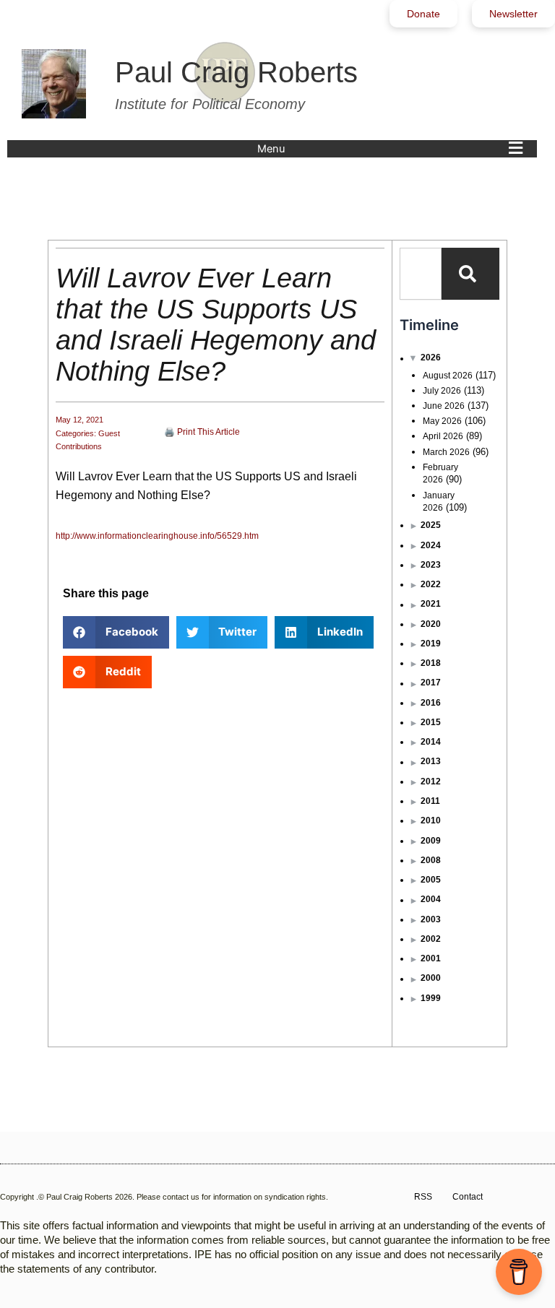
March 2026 (446, 452)
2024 (431, 545)
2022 (431, 584)
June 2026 (444, 406)
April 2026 (443, 436)
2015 (431, 722)
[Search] (470, 274)
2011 (430, 801)
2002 (431, 939)
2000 (431, 978)
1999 (431, 998)
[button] (393, 148)
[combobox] (421, 274)
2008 (431, 860)
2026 (431, 357)
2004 (431, 899)
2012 (431, 781)
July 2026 (442, 391)
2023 (431, 565)
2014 (431, 742)
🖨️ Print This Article (202, 432)
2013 (431, 761)
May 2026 (442, 421)
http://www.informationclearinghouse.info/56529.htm (157, 536)
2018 (431, 663)
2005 (431, 880)
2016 (431, 703)
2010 (431, 820)
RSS (423, 1197)
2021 (431, 604)
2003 (431, 919)
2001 (431, 958)
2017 (431, 682)
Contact (467, 1197)
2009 (431, 841)
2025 (431, 525)
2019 (431, 643)
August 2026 (448, 376)
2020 (431, 624)
